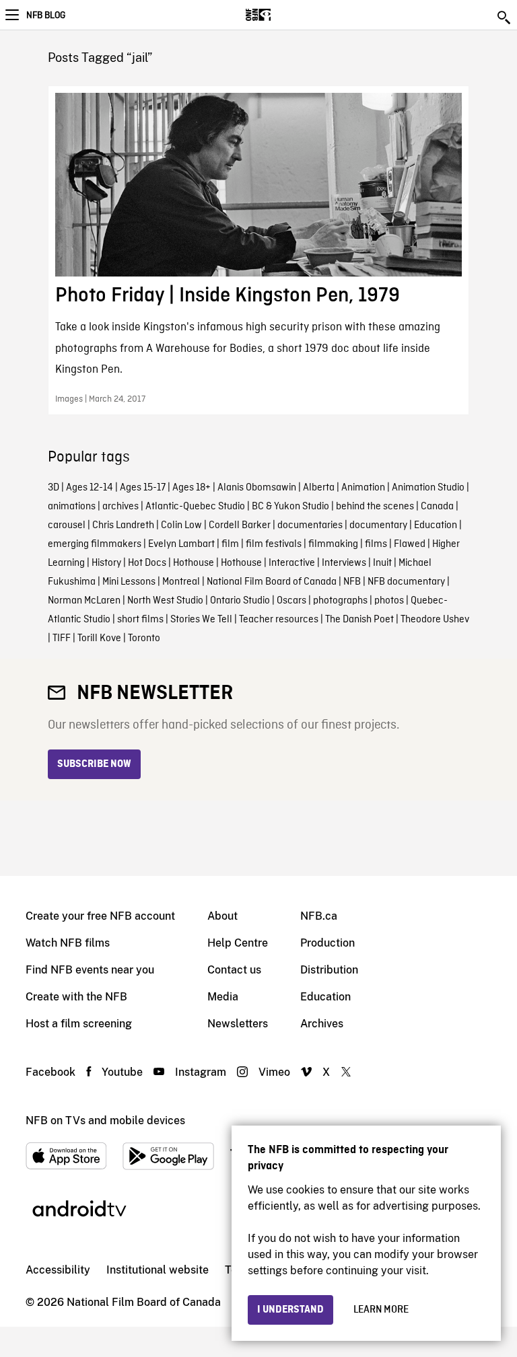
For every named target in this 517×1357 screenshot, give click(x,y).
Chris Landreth (123, 525)
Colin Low (181, 525)
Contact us (234, 969)
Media (222, 996)
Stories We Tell (201, 619)
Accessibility (58, 1269)
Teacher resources (278, 619)
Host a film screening (79, 1023)
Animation (363, 487)
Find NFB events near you (90, 969)
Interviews (344, 563)
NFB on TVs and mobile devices (105, 1120)
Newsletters (237, 1023)
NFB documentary (406, 582)
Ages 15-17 (143, 487)
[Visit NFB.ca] (281, 15)
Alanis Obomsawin (256, 487)
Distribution (329, 969)
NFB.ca (318, 916)
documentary (378, 525)
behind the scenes (375, 506)
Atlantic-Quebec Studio (195, 506)
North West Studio (165, 601)
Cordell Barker (240, 525)
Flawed (409, 544)
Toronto (144, 638)
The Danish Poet (359, 619)
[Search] (504, 17)
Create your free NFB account (100, 916)
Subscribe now (94, 764)
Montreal (181, 582)
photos (389, 601)
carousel (66, 525)
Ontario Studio (240, 601)
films (376, 544)
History (106, 563)
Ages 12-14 (89, 487)
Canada (437, 506)
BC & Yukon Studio (290, 506)
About (222, 916)
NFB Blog (45, 15)
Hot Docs (147, 563)
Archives (321, 1023)
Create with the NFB (76, 996)
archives (120, 506)
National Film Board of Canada (272, 582)
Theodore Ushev (435, 619)
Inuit (382, 563)
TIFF (62, 638)
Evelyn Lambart (181, 544)
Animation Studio (428, 487)
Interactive (292, 563)
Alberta (319, 487)
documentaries (310, 525)
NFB (352, 582)
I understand (290, 1310)
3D (53, 487)
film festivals (274, 544)
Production (327, 943)
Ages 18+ (191, 487)
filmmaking (333, 544)
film (230, 544)
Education (435, 525)
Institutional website (157, 1269)
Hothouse (193, 563)
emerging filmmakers (94, 544)
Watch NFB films (68, 943)
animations (72, 506)
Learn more (381, 1310)
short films (140, 619)
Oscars (291, 601)
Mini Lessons (129, 582)
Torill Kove (99, 638)
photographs (340, 601)
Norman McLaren (84, 601)
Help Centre (237, 943)
